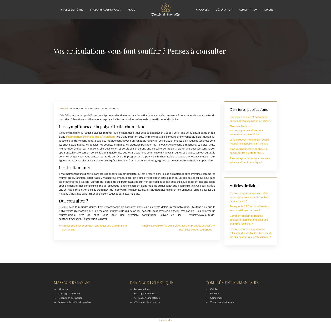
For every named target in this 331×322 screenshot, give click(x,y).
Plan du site (165, 320)
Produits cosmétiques (105, 9)
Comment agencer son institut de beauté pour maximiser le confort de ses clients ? (249, 197)
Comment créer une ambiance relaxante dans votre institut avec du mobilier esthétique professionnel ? (251, 232)
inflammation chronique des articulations (90, 136)
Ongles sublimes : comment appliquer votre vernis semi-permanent (95, 227)
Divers (268, 9)
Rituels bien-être (71, 9)
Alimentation (248, 9)
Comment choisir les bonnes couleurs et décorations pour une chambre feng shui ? (249, 219)
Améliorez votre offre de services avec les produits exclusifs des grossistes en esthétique (177, 227)
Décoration (224, 9)
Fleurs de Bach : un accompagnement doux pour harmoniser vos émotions (246, 130)
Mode (131, 9)
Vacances (202, 9)
